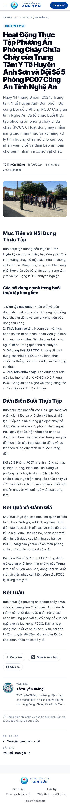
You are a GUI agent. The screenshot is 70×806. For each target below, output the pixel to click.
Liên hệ (51, 789)
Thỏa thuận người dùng (51, 794)
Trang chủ (10, 17)
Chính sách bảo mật (18, 794)
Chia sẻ (15, 666)
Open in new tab (44, 657)
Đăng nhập (59, 5)
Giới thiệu (18, 789)
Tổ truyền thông (30, 689)
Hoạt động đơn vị (36, 17)
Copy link (16, 657)
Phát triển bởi (35, 800)
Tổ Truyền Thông (14, 164)
